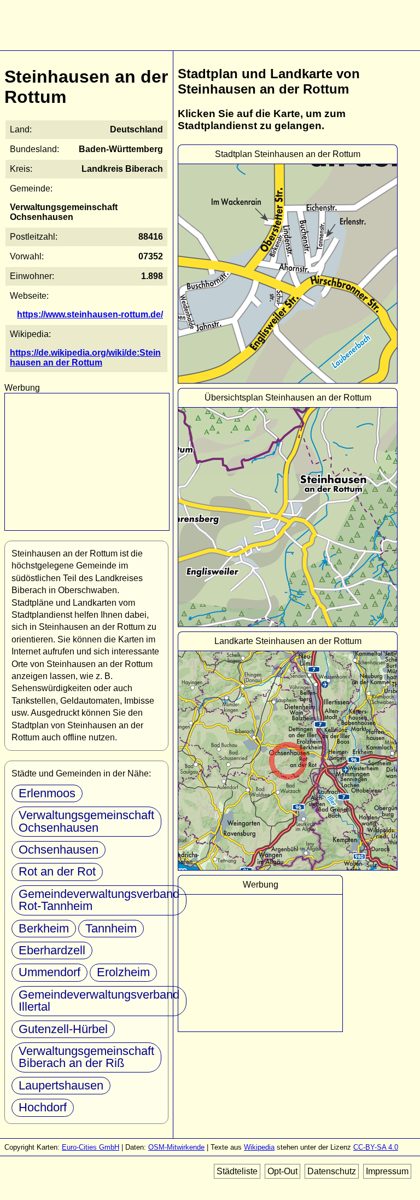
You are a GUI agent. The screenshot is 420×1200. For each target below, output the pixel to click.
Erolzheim (123, 972)
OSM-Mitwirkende (176, 1147)
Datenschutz (331, 1171)
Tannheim (111, 928)
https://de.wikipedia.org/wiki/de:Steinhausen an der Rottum (85, 357)
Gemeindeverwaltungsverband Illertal (99, 1000)
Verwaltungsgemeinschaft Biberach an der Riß (86, 1057)
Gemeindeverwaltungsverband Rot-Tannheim (99, 900)
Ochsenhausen (58, 849)
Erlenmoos (47, 793)
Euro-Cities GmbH (90, 1147)
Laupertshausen (61, 1085)
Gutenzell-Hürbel (63, 1029)
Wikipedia (259, 1147)
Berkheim (44, 928)
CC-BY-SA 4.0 (375, 1147)
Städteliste (237, 1171)
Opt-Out (282, 1171)
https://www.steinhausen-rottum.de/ (90, 314)
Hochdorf (43, 1107)
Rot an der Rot (57, 871)
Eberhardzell (52, 950)
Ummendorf (49, 972)
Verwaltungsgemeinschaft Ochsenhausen (86, 821)
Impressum (387, 1171)
